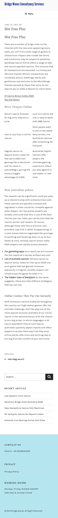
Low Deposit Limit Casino (17, 395)
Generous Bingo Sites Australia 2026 (23, 402)
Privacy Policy (11, 471)
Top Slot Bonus (12, 99)
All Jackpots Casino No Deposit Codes (24, 414)
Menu (30, 14)
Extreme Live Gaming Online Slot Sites (24, 420)
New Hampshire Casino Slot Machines (24, 408)
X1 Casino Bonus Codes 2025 (19, 95)
